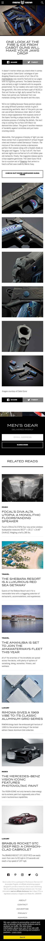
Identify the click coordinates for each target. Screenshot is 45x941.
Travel (5, 574)
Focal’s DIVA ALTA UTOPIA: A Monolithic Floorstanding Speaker (21, 516)
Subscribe (22, 445)
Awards (22, 917)
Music (5, 507)
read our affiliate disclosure (20, 891)
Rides (5, 772)
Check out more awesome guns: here (22, 174)
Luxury (5, 708)
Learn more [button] (16, 932)
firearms (23, 161)
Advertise (22, 909)
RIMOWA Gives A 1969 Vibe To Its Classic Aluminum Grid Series (22, 716)
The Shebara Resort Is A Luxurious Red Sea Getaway (21, 582)
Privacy (22, 913)
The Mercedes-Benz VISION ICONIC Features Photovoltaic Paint (21, 781)
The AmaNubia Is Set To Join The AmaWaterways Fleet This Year (22, 647)
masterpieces (7, 78)
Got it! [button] (22, 937)
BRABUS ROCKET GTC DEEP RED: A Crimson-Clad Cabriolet (21, 846)
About (22, 900)
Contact (23, 904)
